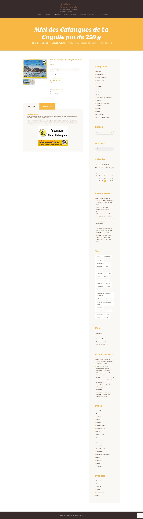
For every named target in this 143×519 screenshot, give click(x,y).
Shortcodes (99, 460)
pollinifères (99, 298)
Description (31, 106)
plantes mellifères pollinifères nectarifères (104, 294)
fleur (107, 266)
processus (109, 298)
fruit (110, 273)
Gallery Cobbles (100, 425)
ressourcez (100, 314)
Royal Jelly (99, 486)
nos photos (99, 440)
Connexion (99, 336)
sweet (59, 92)
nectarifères (100, 286)
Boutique (43, 43)
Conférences (99, 74)
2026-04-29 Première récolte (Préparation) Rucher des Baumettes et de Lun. (103, 237)
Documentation (100, 80)
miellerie (108, 283)
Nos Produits (99, 443)
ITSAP (98, 280)
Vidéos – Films (100, 114)
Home (33, 43)
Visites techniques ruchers (103, 117)
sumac (98, 317)
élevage (106, 317)
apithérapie (107, 256)
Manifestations (100, 92)
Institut (106, 276)
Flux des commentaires (102, 342)
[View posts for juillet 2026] (96, 165)
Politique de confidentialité (103, 454)
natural (55, 92)
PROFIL (98, 457)
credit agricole (100, 263)
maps (105, 280)
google (98, 276)
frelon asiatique (101, 273)
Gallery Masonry (100, 428)
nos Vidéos (99, 445)
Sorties (98, 111)
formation (99, 270)
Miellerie (98, 95)
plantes (99, 290)
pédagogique (100, 311)
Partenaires (99, 451)
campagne (99, 260)
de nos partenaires (101, 77)
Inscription (99, 333)
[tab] (31, 106)
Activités (98, 71)
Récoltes (98, 100)
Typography (99, 466)
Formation (98, 86)
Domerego (99, 266)
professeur (100, 307)
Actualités (98, 411)
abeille (98, 256)
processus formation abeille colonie (104, 303)
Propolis (98, 489)
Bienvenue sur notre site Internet (105, 414)
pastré (108, 286)
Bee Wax (98, 483)
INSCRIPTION (100, 434)
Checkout (98, 419)
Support (98, 463)
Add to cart (57, 80)
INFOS (98, 431)
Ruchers (98, 108)
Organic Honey (100, 492)
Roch (108, 314)
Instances (98, 89)
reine (109, 311)
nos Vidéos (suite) (101, 448)
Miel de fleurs (58, 43)
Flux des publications (101, 339)
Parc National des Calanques (104, 97)
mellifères (99, 283)
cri (108, 263)
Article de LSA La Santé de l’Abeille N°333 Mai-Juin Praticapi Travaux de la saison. (104, 200)
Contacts (98, 422)
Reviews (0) (47, 106)
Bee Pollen (99, 481)
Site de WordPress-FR (102, 344)
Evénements (99, 83)
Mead (97, 495)
